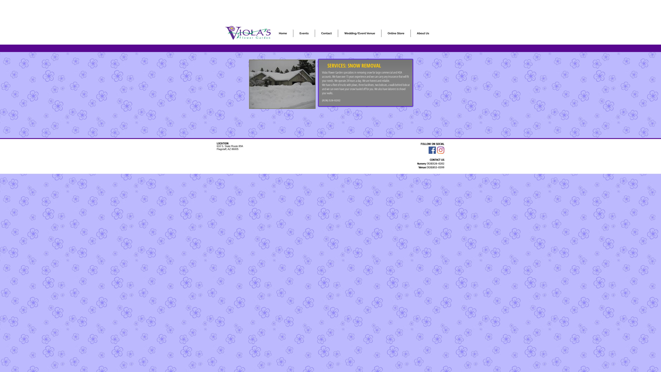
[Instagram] (440, 150)
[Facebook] (432, 150)
